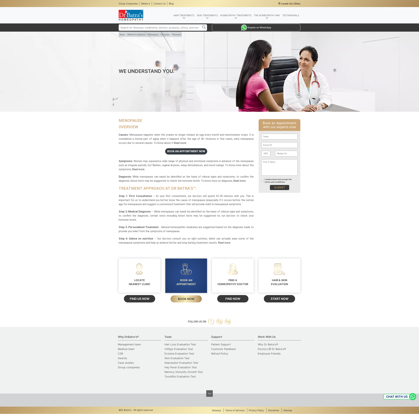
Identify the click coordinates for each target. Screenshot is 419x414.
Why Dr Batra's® (268, 344)
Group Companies (128, 3)
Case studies (126, 362)
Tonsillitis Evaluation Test (180, 376)
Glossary (216, 410)
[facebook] (211, 322)
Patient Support (221, 344)
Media (144, 3)
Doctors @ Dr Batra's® (272, 349)
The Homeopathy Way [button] (267, 15)
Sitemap (287, 410)
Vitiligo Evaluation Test (178, 349)
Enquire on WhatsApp (259, 27)
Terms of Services (235, 410)
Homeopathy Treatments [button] (236, 15)
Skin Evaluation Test (177, 358)
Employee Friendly (269, 353)
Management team (129, 344)
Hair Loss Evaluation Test (180, 344)
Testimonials (290, 15)
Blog (171, 3)
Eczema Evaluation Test (179, 353)
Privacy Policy (256, 410)
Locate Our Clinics (290, 3)
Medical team (126, 349)
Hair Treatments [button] (183, 15)
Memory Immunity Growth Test (183, 372)
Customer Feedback (223, 349)
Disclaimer (273, 410)
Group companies (129, 367)
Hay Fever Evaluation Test (180, 367)
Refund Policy (219, 353)
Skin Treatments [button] (207, 15)
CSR (120, 353)
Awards (122, 358)
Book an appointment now (186, 151)
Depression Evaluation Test (181, 362)
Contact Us (159, 3)
